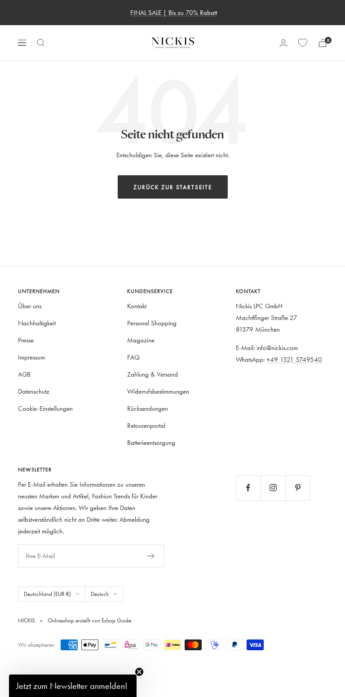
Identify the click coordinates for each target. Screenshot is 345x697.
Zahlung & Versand (152, 374)
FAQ (133, 357)
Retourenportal (146, 425)
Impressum (31, 357)
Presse (26, 340)
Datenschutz (33, 391)
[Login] (283, 43)
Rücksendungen (147, 408)
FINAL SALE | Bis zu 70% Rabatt (173, 12)
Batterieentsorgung (151, 442)
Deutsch (100, 593)
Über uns (29, 306)
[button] (73, 686)
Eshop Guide (115, 620)
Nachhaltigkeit (37, 323)
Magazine (141, 340)
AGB (24, 374)
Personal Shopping (152, 323)
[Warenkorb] (322, 43)
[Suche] (41, 43)
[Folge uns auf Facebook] (248, 487)
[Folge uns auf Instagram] (273, 487)
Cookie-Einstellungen (45, 408)
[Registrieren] (151, 556)
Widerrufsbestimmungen (158, 391)
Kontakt (136, 306)
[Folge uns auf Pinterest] (297, 487)
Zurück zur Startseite (172, 187)
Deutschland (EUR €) (47, 593)
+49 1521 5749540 (294, 359)
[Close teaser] (139, 671)
